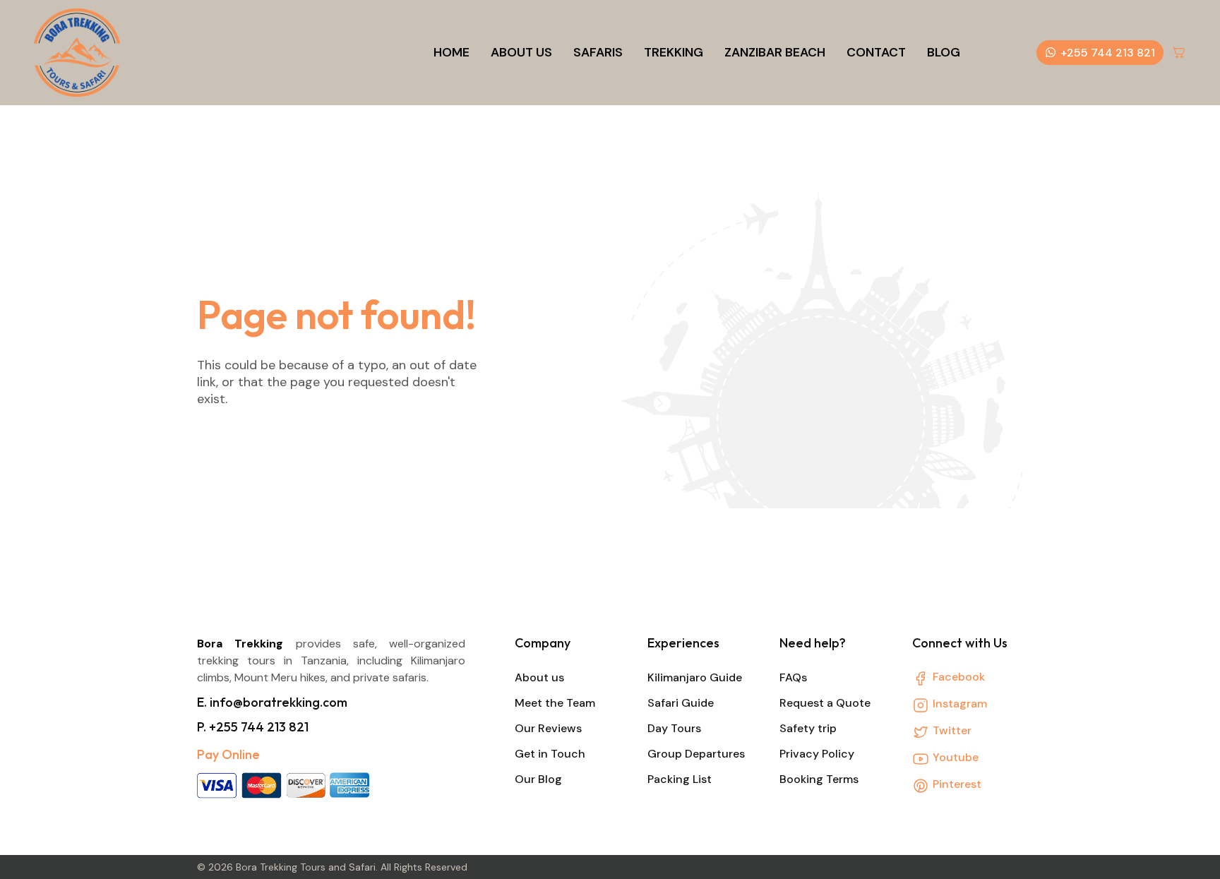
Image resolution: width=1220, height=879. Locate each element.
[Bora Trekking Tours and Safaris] (77, 52)
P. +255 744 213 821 (253, 727)
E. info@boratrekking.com (272, 702)
